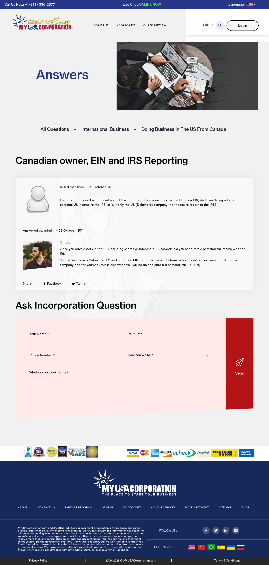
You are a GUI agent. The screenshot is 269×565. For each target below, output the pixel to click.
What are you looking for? (48, 372)
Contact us (46, 507)
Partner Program (78, 507)
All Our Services (163, 507)
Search (107, 507)
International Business (104, 129)
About (208, 25)
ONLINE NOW (150, 4)
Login (242, 25)
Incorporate (126, 25)
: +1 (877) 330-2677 (39, 4)
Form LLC (101, 25)
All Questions (54, 129)
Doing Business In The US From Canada (183, 129)
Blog (245, 507)
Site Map (225, 507)
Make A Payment (197, 507)
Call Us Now (13, 4)
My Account (132, 507)
